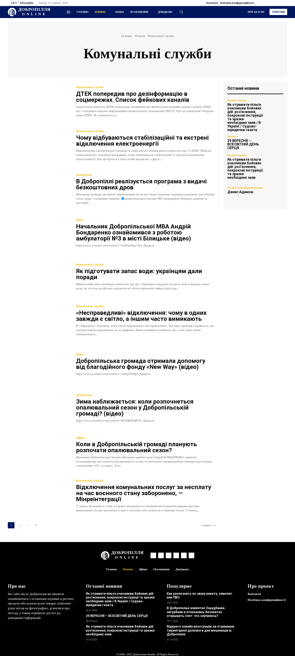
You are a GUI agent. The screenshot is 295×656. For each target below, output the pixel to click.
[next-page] (44, 525)
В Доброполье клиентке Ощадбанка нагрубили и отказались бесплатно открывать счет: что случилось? (196, 612)
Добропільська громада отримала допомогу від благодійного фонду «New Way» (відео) (140, 363)
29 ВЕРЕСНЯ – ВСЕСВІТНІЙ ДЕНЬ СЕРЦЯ (243, 144)
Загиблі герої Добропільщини (244, 187)
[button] (181, 12)
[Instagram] (265, 3)
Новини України (237, 100)
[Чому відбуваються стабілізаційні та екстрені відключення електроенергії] (39, 146)
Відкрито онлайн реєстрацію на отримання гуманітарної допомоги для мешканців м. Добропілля (200, 630)
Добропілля (84, 174)
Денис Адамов (240, 192)
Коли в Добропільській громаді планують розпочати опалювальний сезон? (136, 447)
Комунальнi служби (90, 87)
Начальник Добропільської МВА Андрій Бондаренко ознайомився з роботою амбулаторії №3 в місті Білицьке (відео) (133, 232)
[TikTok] (275, 3)
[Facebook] (260, 3)
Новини (140, 35)
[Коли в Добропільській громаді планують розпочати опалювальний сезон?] (39, 452)
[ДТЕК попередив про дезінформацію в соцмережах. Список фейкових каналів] (39, 102)
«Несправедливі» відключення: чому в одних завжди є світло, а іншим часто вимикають (141, 315)
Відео (79, 219)
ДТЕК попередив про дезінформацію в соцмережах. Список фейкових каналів (132, 96)
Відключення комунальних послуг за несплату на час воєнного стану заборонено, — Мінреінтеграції (143, 493)
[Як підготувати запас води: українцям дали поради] (39, 277)
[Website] (280, 3)
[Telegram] (270, 3)
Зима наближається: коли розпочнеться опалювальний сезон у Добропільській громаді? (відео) (134, 407)
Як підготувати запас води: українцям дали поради (139, 274)
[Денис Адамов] (275, 190)
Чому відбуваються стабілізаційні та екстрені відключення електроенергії (142, 140)
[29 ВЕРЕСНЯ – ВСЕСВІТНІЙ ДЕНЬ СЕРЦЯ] (275, 142)
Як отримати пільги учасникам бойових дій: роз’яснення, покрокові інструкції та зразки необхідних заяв (245, 168)
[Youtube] (284, 3)
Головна (126, 35)
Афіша (80, 437)
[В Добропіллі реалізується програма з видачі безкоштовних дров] (39, 189)
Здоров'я (232, 136)
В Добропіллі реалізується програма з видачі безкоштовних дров (141, 184)
